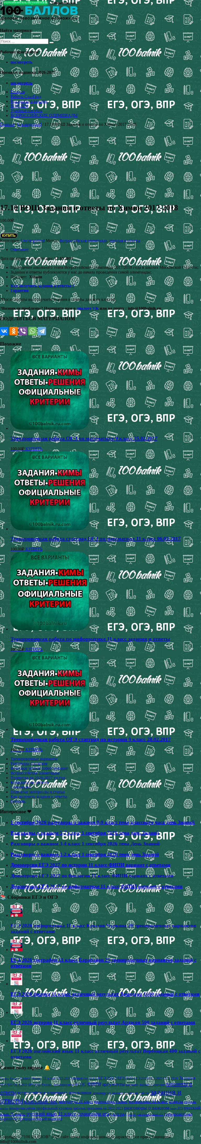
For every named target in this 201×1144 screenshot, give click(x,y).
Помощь (17, 801)
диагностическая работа (130, 1093)
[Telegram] (42, 331)
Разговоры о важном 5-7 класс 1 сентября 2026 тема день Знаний (84, 833)
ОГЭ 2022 (6, 1084)
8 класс (14, 1078)
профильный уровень (54, 1108)
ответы (176, 1101)
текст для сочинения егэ (145, 1114)
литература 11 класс (75, 1101)
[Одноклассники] (13, 331)
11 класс (49, 1078)
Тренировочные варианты (33, 759)
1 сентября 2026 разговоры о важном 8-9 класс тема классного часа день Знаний (102, 822)
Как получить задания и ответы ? (42, 286)
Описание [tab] (19, 249)
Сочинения (20, 787)
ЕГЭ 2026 (170, 1078)
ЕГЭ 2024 (141, 1078)
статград (118, 1113)
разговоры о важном (146, 1107)
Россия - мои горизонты (57, 1085)
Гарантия (19, 290)
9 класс (25, 1078)
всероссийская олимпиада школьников (54, 1092)
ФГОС (80, 1084)
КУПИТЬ (8, 236)
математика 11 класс (148, 1101)
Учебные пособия (26, 110)
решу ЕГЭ (176, 1108)
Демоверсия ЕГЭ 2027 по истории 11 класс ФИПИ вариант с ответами (90, 865)
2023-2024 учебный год (72, 1078)
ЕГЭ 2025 (155, 1078)
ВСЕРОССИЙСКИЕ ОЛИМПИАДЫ (43, 115)
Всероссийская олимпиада (83, 240)
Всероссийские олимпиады (34, 773)
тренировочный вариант (40, 1119)
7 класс (4, 1078)
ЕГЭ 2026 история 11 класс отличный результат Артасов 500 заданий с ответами (102, 1022)
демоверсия (101, 1093)
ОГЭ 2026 (34, 1084)
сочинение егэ (93, 1113)
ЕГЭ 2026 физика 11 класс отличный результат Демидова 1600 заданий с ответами (104, 994)
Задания (187, 1077)
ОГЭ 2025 (20, 1085)
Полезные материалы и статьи (37, 792)
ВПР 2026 (19, 106)
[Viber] (23, 331)
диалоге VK (88, 308)
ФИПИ (94, 1084)
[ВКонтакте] (4, 331)
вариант (132, 1085)
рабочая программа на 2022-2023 (98, 1108)
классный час (40, 1101)
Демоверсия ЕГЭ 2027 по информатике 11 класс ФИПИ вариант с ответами (96, 886)
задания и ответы (124, 240)
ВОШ (93, 1078)
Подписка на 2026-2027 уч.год (37, 777)
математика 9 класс (110, 1101)
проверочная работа (22, 1108)
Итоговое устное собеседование (39, 768)
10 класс (36, 1078)
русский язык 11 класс (51, 1113)
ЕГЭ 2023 (125, 1078)
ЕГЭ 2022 (107, 1077)
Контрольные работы (29, 782)
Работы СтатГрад (25, 96)
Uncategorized (29, 124)
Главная (17, 92)
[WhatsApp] (32, 331)
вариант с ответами (152, 1085)
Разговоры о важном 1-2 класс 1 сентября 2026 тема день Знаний (84, 854)
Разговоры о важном (28, 101)
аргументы (113, 1084)
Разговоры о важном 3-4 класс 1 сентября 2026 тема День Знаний (85, 843)
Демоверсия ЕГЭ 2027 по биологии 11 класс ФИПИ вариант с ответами (91, 875)
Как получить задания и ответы (38, 796)
